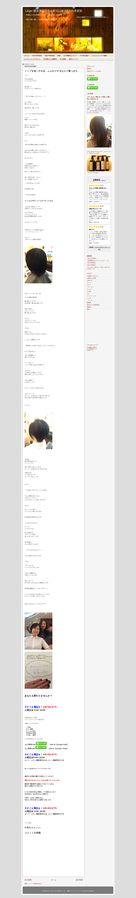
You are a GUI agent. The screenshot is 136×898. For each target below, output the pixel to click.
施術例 (89, 307)
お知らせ (89, 280)
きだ (90, 68)
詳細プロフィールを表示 (94, 71)
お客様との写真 (91, 278)
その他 (89, 291)
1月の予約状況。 (92, 265)
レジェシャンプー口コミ (32, 59)
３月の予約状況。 (92, 258)
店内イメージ (73, 59)
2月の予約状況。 (92, 263)
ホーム (27, 55)
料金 (59, 55)
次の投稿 (28, 880)
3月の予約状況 (49, 55)
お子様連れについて (70, 55)
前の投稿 (79, 880)
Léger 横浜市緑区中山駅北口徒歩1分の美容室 (53, 10)
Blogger (91, 891)
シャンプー (90, 287)
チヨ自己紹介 (84, 55)
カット (89, 282)
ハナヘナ (89, 300)
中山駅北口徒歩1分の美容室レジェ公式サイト (92, 349)
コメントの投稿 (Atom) (34, 883)
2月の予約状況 (37, 55)
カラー (89, 285)
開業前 (89, 302)
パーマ (89, 298)
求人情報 (63, 59)
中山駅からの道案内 (50, 59)
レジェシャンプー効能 (99, 55)
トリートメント (91, 296)
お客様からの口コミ (93, 276)
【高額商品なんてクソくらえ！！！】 (98, 260)
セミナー (89, 289)
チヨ (88, 293)
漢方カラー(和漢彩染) (93, 305)
